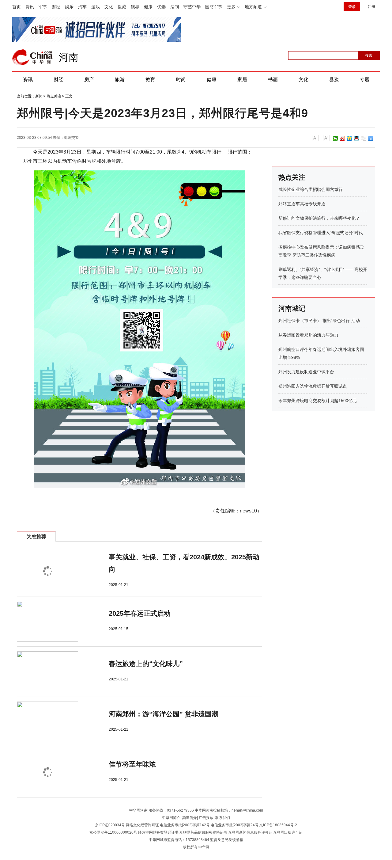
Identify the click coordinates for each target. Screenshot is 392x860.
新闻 (39, 96)
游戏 (95, 6)
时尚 (181, 79)
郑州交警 (71, 137)
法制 (174, 6)
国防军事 (213, 6)
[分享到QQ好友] (356, 138)
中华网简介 (171, 818)
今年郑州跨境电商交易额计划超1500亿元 (317, 400)
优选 (161, 6)
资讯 (29, 6)
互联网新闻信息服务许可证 (250, 832)
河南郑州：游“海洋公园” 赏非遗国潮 (163, 714)
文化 (108, 6)
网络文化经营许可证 (142, 825)
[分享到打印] (370, 138)
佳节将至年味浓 (132, 764)
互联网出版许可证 (288, 832)
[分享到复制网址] (363, 138)
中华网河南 (138, 810)
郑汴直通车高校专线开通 (302, 203)
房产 (89, 79)
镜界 (135, 6)
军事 (43, 6)
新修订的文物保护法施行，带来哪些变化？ (319, 218)
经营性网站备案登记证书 (158, 832)
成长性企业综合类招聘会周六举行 (310, 189)
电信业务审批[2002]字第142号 (185, 825)
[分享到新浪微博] (342, 138)
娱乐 (69, 6)
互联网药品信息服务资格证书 (203, 832)
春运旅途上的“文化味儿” (146, 664)
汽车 (82, 6)
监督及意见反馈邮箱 (226, 840)
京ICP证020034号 (110, 825)
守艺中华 (192, 6)
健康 (148, 6)
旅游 (120, 79)
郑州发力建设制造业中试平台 (306, 371)
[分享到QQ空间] (349, 138)
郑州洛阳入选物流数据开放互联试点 (312, 386)
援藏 (122, 6)
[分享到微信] (335, 138)
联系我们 (222, 818)
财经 (56, 6)
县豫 (334, 79)
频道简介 (189, 818)
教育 (150, 79)
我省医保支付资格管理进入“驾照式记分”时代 (320, 232)
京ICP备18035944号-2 (278, 825)
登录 (352, 7)
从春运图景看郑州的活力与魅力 (308, 335)
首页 (16, 6)
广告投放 (206, 818)
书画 (273, 79)
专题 (365, 79)
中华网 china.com (32, 57)
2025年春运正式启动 (140, 613)
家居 (242, 79)
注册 (371, 7)
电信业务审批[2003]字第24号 (234, 825)
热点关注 (54, 96)
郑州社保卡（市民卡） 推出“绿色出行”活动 (319, 320)
